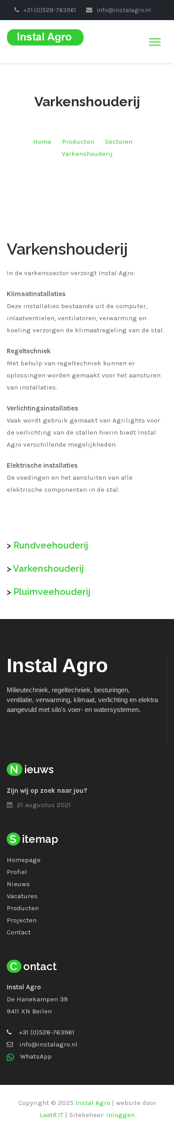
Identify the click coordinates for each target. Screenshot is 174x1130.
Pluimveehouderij (52, 591)
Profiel (17, 872)
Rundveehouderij (50, 545)
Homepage (24, 860)
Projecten (22, 920)
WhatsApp (36, 1056)
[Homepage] (45, 37)
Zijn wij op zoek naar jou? (47, 791)
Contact (19, 932)
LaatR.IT (51, 1115)
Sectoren (119, 142)
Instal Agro (92, 1103)
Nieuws (18, 884)
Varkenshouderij (87, 154)
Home (42, 142)
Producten (78, 142)
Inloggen (120, 1115)
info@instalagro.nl (48, 1044)
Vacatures (22, 896)
